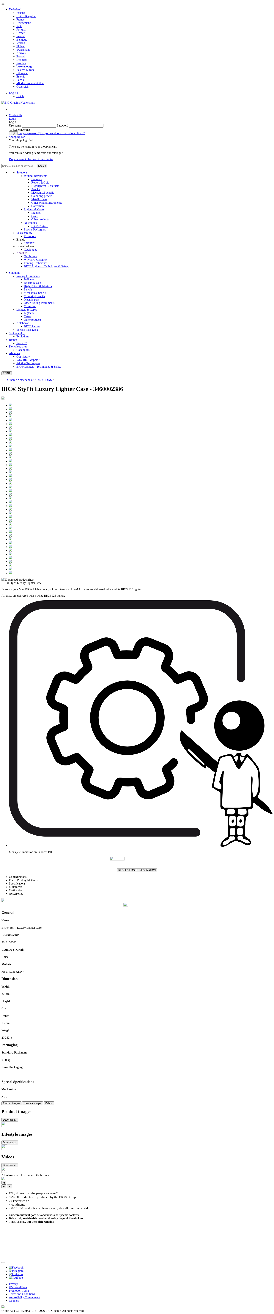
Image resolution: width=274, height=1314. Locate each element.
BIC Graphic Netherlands (16, 379)
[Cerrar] (2, 1262)
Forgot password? (29, 133)
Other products (40, 219)
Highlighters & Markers (45, 185)
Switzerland (23, 49)
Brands (13, 339)
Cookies (14, 1300)
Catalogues (30, 249)
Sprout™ (29, 242)
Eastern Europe (25, 69)
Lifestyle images (32, 1103)
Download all (10, 1119)
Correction (37, 206)
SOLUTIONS (43, 379)
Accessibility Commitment (24, 1297)
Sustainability (24, 232)
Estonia (20, 76)
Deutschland (23, 22)
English (13, 92)
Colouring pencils (41, 196)
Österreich (22, 86)
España (20, 12)
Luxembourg (24, 66)
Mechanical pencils (42, 192)
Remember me (21, 129)
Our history (30, 256)
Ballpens (36, 179)
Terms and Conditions (22, 1294)
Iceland (20, 43)
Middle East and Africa (30, 83)
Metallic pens (39, 199)
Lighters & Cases (34, 209)
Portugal (21, 29)
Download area (18, 346)
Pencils (35, 189)
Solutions (21, 172)
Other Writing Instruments (46, 202)
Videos (49, 1103)
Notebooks (30, 222)
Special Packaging (34, 229)
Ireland (20, 36)
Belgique (21, 39)
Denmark (21, 59)
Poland (20, 56)
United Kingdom (26, 16)
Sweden (21, 63)
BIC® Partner (39, 226)
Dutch (20, 96)
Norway (21, 53)
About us (21, 253)
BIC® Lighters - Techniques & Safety (46, 266)
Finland (20, 46)
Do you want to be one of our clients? (62, 133)
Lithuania (22, 73)
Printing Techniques (35, 263)
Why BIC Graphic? (35, 259)
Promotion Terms (19, 1290)
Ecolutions (30, 236)
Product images (11, 1103)
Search (42, 166)
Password (62, 125)
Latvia (20, 79)
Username (15, 125)
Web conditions (18, 1287)
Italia (19, 26)
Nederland (15, 9)
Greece (20, 32)
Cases (34, 216)
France (20, 19)
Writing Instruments (35, 175)
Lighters (36, 212)
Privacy (13, 1283)
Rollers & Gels (40, 182)
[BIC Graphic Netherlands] (18, 102)
